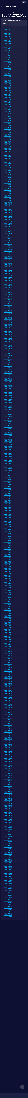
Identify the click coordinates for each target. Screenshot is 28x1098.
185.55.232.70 (7, 150)
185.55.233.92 (7, 634)
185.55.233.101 (8, 650)
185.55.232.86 (7, 177)
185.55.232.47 (7, 109)
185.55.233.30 (7, 526)
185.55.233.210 (8, 840)
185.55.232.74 (7, 157)
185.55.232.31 (7, 82)
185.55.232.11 (7, 47)
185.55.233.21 (7, 510)
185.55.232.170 (8, 324)
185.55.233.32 (7, 529)
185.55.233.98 (7, 644)
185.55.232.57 (7, 127)
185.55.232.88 (7, 181)
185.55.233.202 (8, 826)
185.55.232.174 (8, 331)
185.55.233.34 (7, 533)
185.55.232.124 (8, 244)
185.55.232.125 (8, 245)
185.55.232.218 (8, 407)
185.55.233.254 (8, 916)
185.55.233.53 (7, 566)
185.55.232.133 (8, 259)
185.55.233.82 (7, 617)
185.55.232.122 (8, 240)
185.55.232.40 (7, 97)
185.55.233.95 (7, 639)
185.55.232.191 (8, 360)
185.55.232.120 (8, 237)
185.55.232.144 (8, 278)
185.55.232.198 (8, 373)
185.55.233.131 (8, 702)
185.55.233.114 (8, 672)
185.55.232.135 (8, 263)
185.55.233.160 (8, 753)
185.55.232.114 (8, 226)
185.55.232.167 (8, 319)
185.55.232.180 (8, 341)
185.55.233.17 (7, 503)
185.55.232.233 (8, 434)
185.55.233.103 (8, 653)
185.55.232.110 (8, 219)
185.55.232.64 (7, 139)
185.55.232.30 (7, 80)
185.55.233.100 (8, 648)
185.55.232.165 (8, 315)
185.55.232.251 (8, 465)
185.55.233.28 (7, 522)
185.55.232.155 (8, 298)
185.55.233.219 (8, 855)
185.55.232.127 (8, 249)
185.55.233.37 (7, 538)
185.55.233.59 (7, 577)
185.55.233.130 (8, 700)
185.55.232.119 (8, 235)
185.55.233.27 (7, 521)
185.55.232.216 (8, 404)
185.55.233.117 (8, 678)
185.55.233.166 (8, 763)
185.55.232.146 (8, 282)
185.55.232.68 (7, 146)
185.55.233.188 (8, 801)
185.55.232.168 (8, 320)
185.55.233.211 (8, 841)
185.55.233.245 (8, 901)
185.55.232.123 (8, 242)
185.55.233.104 (8, 655)
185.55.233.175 (8, 779)
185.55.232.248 (8, 460)
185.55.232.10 (7, 45)
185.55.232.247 (8, 458)
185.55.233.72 (7, 599)
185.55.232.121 (8, 238)
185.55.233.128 (8, 697)
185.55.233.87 (7, 625)
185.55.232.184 (8, 348)
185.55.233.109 (8, 664)
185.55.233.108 (8, 662)
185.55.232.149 (8, 287)
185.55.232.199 (8, 374)
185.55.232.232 (8, 432)
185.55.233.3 (7, 479)
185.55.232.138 (8, 268)
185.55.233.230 (8, 875)
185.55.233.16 (7, 502)
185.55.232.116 (8, 230)
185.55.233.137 (8, 712)
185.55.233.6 (7, 484)
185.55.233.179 (8, 786)
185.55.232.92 (7, 188)
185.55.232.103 (8, 207)
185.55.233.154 (8, 742)
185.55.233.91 (7, 632)
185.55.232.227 (8, 423)
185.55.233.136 (8, 711)
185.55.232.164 (8, 313)
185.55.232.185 (8, 350)
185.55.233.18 (7, 505)
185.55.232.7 (7, 40)
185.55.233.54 (7, 568)
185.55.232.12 (7, 48)
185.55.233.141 (8, 719)
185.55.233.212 (8, 843)
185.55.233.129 (8, 698)
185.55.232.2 (7, 31)
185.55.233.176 (8, 780)
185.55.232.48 (7, 111)
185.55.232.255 (8, 472)
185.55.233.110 (8, 665)
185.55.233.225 (8, 866)
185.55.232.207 (8, 388)
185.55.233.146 (8, 728)
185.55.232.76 (7, 160)
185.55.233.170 (8, 770)
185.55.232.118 (8, 233)
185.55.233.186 (8, 798)
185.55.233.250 (8, 909)
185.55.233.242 (8, 895)
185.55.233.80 (7, 613)
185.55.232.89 (7, 183)
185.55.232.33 (7, 85)
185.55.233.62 (7, 582)
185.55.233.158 (8, 749)
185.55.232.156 (8, 299)
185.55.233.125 (8, 692)
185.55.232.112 (8, 223)
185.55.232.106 (8, 212)
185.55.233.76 (7, 606)
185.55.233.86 (7, 624)
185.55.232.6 (7, 38)
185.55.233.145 (8, 726)
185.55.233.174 (8, 777)
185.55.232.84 (7, 174)
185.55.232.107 (8, 214)
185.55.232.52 (7, 118)
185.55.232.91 (7, 186)
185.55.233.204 (8, 829)
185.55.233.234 (8, 881)
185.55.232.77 (7, 162)
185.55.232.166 (8, 317)
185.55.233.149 (8, 733)
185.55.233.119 (8, 681)
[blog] (15, 2)
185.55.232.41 (7, 99)
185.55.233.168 (8, 766)
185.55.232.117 (8, 231)
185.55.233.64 (7, 585)
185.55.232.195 (8, 367)
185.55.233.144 (8, 725)
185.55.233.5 (7, 482)
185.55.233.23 (7, 514)
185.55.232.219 (8, 409)
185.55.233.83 (7, 618)
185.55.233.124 (8, 690)
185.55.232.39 (7, 96)
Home (2, 6)
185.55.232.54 (7, 122)
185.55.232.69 (7, 148)
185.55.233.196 (8, 815)
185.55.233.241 (8, 894)
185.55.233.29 (7, 524)
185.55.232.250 (8, 463)
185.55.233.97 (7, 643)
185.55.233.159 (8, 751)
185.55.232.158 (8, 303)
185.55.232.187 (8, 353)
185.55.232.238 (8, 442)
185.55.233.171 (8, 772)
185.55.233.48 (7, 557)
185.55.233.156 (8, 746)
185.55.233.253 (8, 915)
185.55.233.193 (8, 810)
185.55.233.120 (8, 683)
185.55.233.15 (7, 500)
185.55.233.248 (8, 906)
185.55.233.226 (8, 868)
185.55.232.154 (8, 296)
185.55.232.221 (8, 413)
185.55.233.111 (8, 667)
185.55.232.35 (7, 89)
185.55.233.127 (8, 695)
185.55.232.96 (7, 195)
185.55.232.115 (8, 228)
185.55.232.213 (8, 399)
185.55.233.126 (8, 693)
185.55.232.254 (8, 470)
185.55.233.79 (7, 611)
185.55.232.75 (7, 158)
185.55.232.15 (7, 54)
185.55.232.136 (8, 265)
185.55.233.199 (8, 820)
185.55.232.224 (8, 418)
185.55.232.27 (7, 75)
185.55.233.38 (7, 540)
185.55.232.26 (7, 73)
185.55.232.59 (7, 130)
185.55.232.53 (7, 120)
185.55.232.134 (8, 261)
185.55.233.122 (8, 686)
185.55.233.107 (8, 660)
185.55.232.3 (7, 33)
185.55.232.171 (8, 326)
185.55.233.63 (7, 583)
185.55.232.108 (8, 216)
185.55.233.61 (7, 580)
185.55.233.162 (8, 756)
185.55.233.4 (7, 481)
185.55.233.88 (7, 627)
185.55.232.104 (8, 209)
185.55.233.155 (8, 744)
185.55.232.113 (8, 224)
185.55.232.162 (8, 310)
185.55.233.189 (8, 803)
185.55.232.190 (8, 359)
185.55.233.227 (8, 869)
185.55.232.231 (8, 430)
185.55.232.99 (7, 200)
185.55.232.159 (8, 305)
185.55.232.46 (7, 108)
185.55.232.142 (8, 275)
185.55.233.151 (8, 737)
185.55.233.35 (7, 535)
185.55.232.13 (7, 50)
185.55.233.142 (8, 721)
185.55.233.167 (8, 765)
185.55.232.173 (8, 329)
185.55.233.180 (8, 787)
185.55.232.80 (7, 167)
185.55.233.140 (8, 718)
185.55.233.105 (8, 657)
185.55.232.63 (7, 137)
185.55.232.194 (8, 366)
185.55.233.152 (8, 739)
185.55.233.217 (8, 852)
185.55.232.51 (7, 116)
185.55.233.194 (8, 812)
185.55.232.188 (8, 355)
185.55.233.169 (8, 768)
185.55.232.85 (7, 176)
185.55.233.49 (7, 559)
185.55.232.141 (8, 273)
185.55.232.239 (8, 444)
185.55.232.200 (8, 376)
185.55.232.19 (7, 61)
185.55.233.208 (8, 836)
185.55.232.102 (8, 205)
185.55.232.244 (8, 453)
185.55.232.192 (8, 362)
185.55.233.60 (7, 578)
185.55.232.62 (7, 136)
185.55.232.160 (8, 306)
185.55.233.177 (8, 782)
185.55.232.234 (8, 435)
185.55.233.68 (7, 592)
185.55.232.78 (7, 163)
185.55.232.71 (7, 151)
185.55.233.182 (8, 791)
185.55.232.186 (8, 352)
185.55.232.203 (8, 381)
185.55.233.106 (8, 658)
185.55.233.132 (8, 704)
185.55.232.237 (8, 441)
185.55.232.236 (8, 439)
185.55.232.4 (7, 35)
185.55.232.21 (7, 64)
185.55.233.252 (8, 913)
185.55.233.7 (7, 486)
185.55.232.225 (8, 420)
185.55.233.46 (7, 554)
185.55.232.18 (7, 59)
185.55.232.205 (8, 385)
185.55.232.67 (7, 144)
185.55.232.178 (8, 338)
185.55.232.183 (8, 346)
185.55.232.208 (8, 390)
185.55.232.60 (7, 132)
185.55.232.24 (7, 69)
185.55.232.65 (7, 141)
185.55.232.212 (8, 397)
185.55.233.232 (8, 878)
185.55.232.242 (8, 449)
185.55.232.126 (8, 247)
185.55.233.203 (8, 827)
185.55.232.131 (8, 256)
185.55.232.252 (8, 467)
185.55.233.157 (8, 747)
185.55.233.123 (8, 688)
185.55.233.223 (8, 862)
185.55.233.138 (8, 714)
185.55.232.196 (8, 369)
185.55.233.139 (8, 716)
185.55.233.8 (7, 488)
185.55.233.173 (8, 775)
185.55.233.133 (8, 705)
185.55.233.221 (8, 859)
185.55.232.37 (7, 92)
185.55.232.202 (8, 380)
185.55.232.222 (8, 414)
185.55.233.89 (7, 629)
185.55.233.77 (7, 608)
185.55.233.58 (7, 575)
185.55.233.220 (8, 857)
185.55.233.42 (7, 547)
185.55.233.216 (8, 850)
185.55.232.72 (7, 153)
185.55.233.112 (8, 669)
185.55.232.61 (7, 134)
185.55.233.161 (8, 754)
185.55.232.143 (8, 277)
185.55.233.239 (8, 890)
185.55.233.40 (7, 543)
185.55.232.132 (8, 258)
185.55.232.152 (8, 292)
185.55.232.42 (7, 101)
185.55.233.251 (8, 911)
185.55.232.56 (7, 125)
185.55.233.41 (7, 545)
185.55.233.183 (8, 793)
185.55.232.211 (8, 395)
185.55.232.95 (7, 193)
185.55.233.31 (7, 528)
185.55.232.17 (7, 57)
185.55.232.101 (8, 204)
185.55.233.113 (8, 671)
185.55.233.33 (7, 531)
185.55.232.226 (8, 421)
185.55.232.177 (8, 336)
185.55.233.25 (7, 517)
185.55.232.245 (8, 455)
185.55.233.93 (7, 636)
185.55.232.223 (8, 416)
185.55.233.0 (7, 474)
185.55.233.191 (8, 807)
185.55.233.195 (8, 814)
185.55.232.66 (7, 143)
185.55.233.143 (8, 723)
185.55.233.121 (8, 685)
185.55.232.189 (8, 357)
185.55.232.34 (7, 87)
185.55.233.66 (7, 589)
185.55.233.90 (7, 631)
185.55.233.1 (7, 475)
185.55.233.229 (8, 873)
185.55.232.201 (8, 378)
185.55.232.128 (8, 251)
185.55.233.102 (8, 651)
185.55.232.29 (7, 78)
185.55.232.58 (7, 129)
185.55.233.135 (8, 709)
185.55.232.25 (7, 71)
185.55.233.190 (8, 805)
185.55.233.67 (7, 590)
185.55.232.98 (7, 198)
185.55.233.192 (8, 808)
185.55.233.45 (7, 552)
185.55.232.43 (7, 102)
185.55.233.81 (7, 615)
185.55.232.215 (8, 402)
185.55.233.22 (7, 512)
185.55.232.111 (8, 221)
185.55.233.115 (8, 674)
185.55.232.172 (8, 327)
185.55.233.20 (7, 509)
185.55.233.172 (8, 773)
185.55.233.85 (7, 622)
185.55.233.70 (7, 596)
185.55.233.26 (7, 519)
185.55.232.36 (7, 90)
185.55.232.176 (8, 334)
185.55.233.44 (7, 550)
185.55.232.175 (8, 333)
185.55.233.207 (8, 834)
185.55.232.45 (7, 106)
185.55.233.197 (8, 817)
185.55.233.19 (7, 507)
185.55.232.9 (7, 43)
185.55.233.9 (7, 489)
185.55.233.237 (8, 887)
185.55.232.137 (8, 266)
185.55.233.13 (7, 496)
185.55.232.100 (8, 202)
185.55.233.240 (8, 892)
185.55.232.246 (8, 456)
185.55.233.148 (8, 732)
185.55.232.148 (8, 285)
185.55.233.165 (8, 761)
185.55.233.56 (7, 571)
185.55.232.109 (8, 217)
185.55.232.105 (8, 211)
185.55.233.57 (7, 573)
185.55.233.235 (8, 883)
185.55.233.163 (8, 758)
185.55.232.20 (7, 62)
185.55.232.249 (8, 461)
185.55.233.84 (7, 620)
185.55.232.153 (8, 294)
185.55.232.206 (8, 387)
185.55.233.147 (8, 730)
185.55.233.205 (8, 831)
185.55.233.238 (8, 888)
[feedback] (22, 1087)
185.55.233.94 (7, 637)
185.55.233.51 (7, 563)
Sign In (23, 2)
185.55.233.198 (8, 819)
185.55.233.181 (8, 789)
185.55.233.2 (7, 477)
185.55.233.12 (7, 495)
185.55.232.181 (8, 343)
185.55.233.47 (7, 556)
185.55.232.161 (8, 308)
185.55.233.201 (8, 824)
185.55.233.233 (8, 880)
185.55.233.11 (7, 493)
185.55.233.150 (8, 735)
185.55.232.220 (8, 411)
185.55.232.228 (8, 425)
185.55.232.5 (7, 36)
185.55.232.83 (7, 172)
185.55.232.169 (8, 322)
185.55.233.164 (8, 759)
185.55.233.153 (8, 740)
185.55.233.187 (8, 800)
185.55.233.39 (7, 542)
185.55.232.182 (8, 345)
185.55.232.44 (7, 104)
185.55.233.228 (8, 871)
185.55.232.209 (8, 392)
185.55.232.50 (7, 115)
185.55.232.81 (7, 169)
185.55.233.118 (8, 679)
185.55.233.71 (7, 597)
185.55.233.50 (7, 561)
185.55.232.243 (8, 451)
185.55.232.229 (8, 427)
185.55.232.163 (8, 312)
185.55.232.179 (8, 339)
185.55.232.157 (8, 301)
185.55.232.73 (7, 155)
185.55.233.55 (7, 570)
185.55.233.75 (7, 604)
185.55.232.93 (7, 190)
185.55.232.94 (7, 191)
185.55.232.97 (7, 197)
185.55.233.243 (8, 897)
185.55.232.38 (7, 94)
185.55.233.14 (7, 498)
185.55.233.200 (8, 822)
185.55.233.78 (7, 610)
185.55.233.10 (7, 491)
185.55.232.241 (8, 448)
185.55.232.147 (8, 284)
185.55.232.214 (8, 400)
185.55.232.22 (7, 66)
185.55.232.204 (8, 383)
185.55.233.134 (8, 707)
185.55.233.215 (8, 848)
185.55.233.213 (8, 845)
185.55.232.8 (7, 41)
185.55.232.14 (7, 52)
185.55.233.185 (8, 796)
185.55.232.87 (7, 179)
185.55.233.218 (8, 854)
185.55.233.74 (7, 603)
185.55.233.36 (7, 536)
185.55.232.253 (8, 468)
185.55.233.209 (8, 838)
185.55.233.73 (7, 601)
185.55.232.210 (8, 394)
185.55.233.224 (8, 864)
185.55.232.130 (8, 254)
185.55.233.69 (7, 594)
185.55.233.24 (7, 516)
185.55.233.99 (7, 646)
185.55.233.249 (8, 908)
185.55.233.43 (7, 549)
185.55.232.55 (7, 123)
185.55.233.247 (8, 904)
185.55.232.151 (8, 291)
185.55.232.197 (8, 371)
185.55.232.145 (8, 280)
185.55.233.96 (7, 641)
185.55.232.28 (7, 76)
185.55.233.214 (8, 847)
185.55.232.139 (8, 270)
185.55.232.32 (7, 83)
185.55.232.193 (8, 364)
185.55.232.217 (8, 406)
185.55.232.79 (7, 165)
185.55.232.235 (8, 437)
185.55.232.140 (8, 272)
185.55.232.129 (8, 252)
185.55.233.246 (8, 902)
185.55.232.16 (7, 55)
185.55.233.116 (8, 676)
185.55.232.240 (8, 446)
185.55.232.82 (7, 170)
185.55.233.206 (8, 833)
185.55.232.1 (7, 29)
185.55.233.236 (8, 885)
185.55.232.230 (8, 428)
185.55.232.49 (7, 113)
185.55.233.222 (8, 861)
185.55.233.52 (7, 564)
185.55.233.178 (8, 784)
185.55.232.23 (7, 68)
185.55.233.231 (8, 876)
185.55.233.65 (7, 587)
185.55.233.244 (8, 899)
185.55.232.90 (7, 184)
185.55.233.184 (8, 794)
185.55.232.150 (8, 289)
